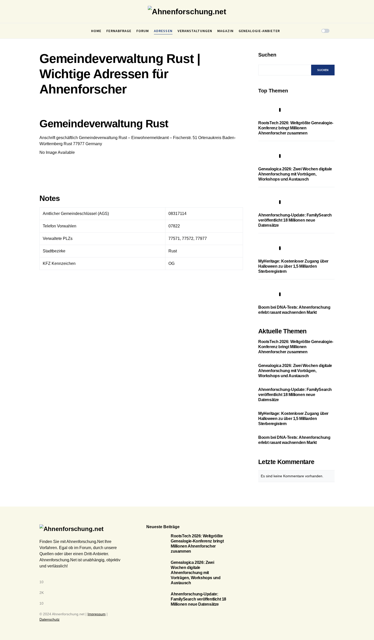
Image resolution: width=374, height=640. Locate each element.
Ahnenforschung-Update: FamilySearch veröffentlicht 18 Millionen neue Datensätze (295, 220)
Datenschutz (49, 619)
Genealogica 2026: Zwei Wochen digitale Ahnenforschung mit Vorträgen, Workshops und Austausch (295, 174)
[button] (40, 31)
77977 (78, 144)
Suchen (267, 55)
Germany (93, 144)
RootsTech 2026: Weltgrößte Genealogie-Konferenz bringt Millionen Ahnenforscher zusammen (295, 128)
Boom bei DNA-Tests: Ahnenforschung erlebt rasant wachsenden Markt (294, 440)
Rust (68, 144)
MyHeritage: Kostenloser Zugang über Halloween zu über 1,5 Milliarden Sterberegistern (293, 266)
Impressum (97, 614)
